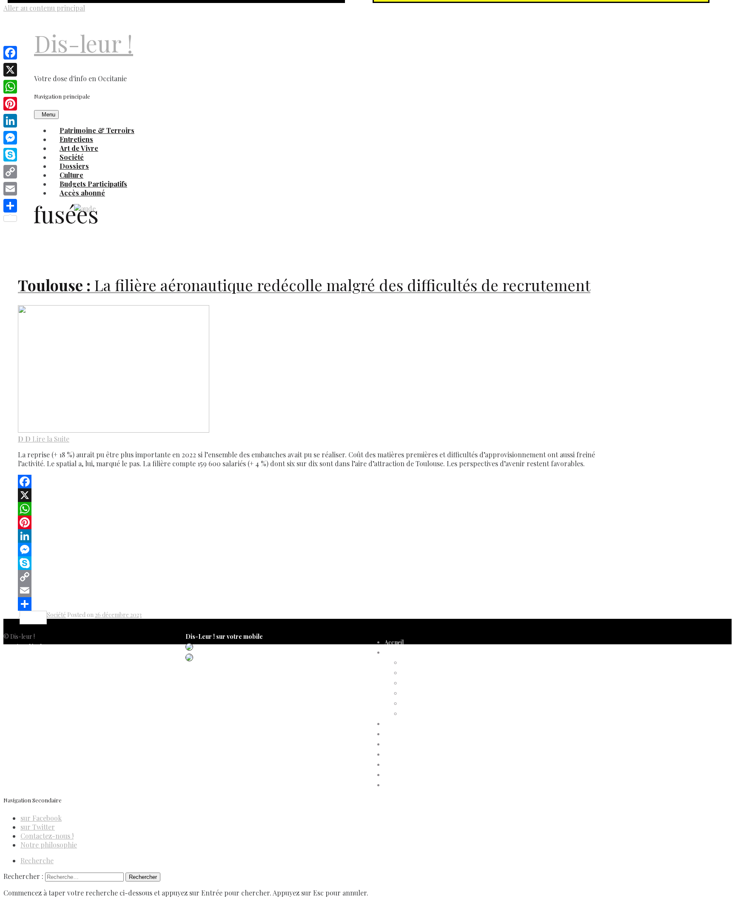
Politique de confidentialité (38, 657)
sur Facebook (41, 817)
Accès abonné (82, 192)
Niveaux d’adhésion (427, 693)
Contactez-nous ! (47, 835)
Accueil (394, 642)
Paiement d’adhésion (429, 704)
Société (56, 615)
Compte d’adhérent (411, 653)
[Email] (315, 590)
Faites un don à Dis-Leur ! (418, 744)
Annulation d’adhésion (431, 663)
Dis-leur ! (83, 43)
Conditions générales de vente (43, 677)
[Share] (315, 604)
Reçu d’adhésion (423, 714)
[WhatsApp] (315, 509)
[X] (315, 495)
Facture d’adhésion (427, 683)
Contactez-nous (25, 687)
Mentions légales (25, 647)
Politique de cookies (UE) (36, 667)
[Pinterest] (315, 522)
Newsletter (18, 698)
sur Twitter (37, 826)
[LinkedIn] (315, 536)
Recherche (37, 860)
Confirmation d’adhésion (434, 673)
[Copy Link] (315, 577)
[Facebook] (315, 481)
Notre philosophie (48, 844)
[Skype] (315, 563)
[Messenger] (315, 549)
